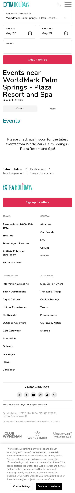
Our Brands (47, 232)
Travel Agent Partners (16, 243)
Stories (44, 255)
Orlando (8, 346)
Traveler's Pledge (50, 291)
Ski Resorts (10, 315)
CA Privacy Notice (50, 323)
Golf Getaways (12, 330)
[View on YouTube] (33, 395)
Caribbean (9, 369)
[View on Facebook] (26, 395)
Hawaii (7, 362)
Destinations (38, 169)
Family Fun (9, 338)
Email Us (8, 235)
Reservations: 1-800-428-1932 (18, 226)
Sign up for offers (38, 202)
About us (45, 224)
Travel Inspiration (13, 173)
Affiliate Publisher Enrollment (14, 253)
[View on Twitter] (19, 395)
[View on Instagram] (40, 395)
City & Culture (11, 299)
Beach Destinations (14, 291)
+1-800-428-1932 (38, 387)
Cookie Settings (22, 486)
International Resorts (16, 284)
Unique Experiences (42, 173)
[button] (67, 4)
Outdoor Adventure (14, 323)
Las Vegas (9, 354)
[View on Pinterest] (54, 395)
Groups (44, 247)
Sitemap (45, 330)
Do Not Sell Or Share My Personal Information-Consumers (31, 421)
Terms (44, 307)
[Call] (58, 4)
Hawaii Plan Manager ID (15, 416)
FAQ (42, 240)
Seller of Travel (12, 262)
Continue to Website (49, 486)
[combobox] (34, 18)
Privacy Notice (48, 315)
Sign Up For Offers (51, 284)
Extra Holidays (12, 169)
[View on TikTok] (47, 395)
